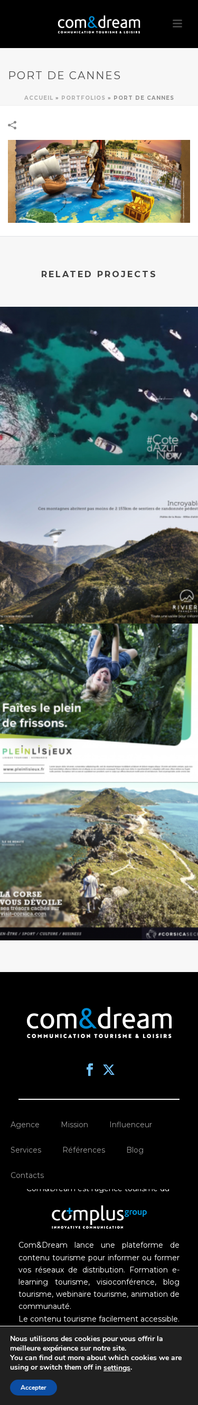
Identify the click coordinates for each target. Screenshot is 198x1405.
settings (116, 1368)
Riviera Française (99, 595)
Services (26, 1150)
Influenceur (130, 1124)
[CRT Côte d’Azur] (99, 350)
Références (83, 1150)
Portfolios (83, 98)
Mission (74, 1124)
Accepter (33, 1387)
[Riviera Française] (99, 508)
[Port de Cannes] (99, 180)
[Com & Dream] (99, 24)
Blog (135, 1150)
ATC (99, 912)
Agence (25, 1124)
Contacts (27, 1175)
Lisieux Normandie (99, 754)
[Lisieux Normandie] (99, 667)
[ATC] (99, 825)
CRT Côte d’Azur (99, 437)
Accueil (38, 98)
